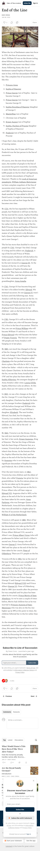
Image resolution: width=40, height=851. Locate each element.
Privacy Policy (27, 828)
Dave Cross (6, 15)
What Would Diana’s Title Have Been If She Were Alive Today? (14, 749)
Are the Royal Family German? (11, 769)
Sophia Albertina (9, 379)
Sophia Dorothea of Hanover (17, 107)
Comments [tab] (7, 712)
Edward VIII (20, 583)
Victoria (19, 478)
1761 (6, 286)
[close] (33, 780)
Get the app (30, 841)
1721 (6, 208)
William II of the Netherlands (14, 514)
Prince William (22, 328)
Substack (9, 846)
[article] (20, 754)
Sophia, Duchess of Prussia (17, 125)
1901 (20, 559)
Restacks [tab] (16, 712)
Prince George (12, 93)
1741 (12, 247)
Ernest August (12, 122)
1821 (6, 394)
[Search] (36, 740)
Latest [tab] (10, 740)
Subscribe (27, 3)
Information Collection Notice (24, 670)
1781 (6, 319)
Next (32, 696)
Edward (29, 289)
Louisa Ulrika (30, 382)
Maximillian (11, 114)
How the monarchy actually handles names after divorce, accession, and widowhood (13, 756)
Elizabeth (14, 412)
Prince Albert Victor (21, 535)
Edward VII (7, 493)
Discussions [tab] (19, 740)
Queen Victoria (10, 337)
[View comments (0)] (12, 22)
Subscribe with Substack (21, 818)
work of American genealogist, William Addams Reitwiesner (19, 181)
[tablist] (11, 712)
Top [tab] (4, 740)
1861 (29, 471)
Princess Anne (12, 85)
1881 (24, 520)
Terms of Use (30, 668)
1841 (6, 433)
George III (25, 262)
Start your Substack (14, 841)
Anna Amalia (20, 281)
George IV (28, 292)
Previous (9, 696)
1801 (6, 349)
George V (12, 544)
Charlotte (6, 361)
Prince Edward (8, 334)
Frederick (10, 132)
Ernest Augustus (26, 439)
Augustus (8, 460)
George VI (12, 586)
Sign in (35, 3)
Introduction (6, 773)
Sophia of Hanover (13, 89)
